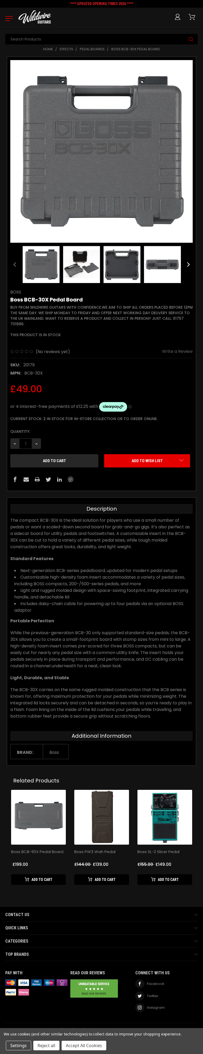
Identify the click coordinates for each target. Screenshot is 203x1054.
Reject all (46, 1045)
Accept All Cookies (84, 1045)
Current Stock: (84, 418)
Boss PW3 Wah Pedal (95, 851)
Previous (14, 264)
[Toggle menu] (7, 18)
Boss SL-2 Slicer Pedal (158, 851)
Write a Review (177, 351)
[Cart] (193, 17)
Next (188, 264)
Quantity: (20, 431)
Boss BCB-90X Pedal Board (37, 851)
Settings (18, 1045)
